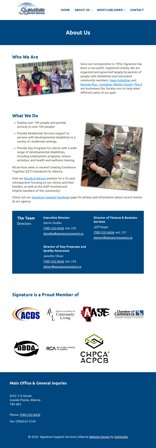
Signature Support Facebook (51, 197)
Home (65, 10)
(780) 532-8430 (30, 414)
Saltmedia (121, 436)
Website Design (99, 436)
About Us (82, 10)
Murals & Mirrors (35, 178)
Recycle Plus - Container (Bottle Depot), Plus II (111, 84)
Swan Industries (120, 80)
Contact (137, 10)
